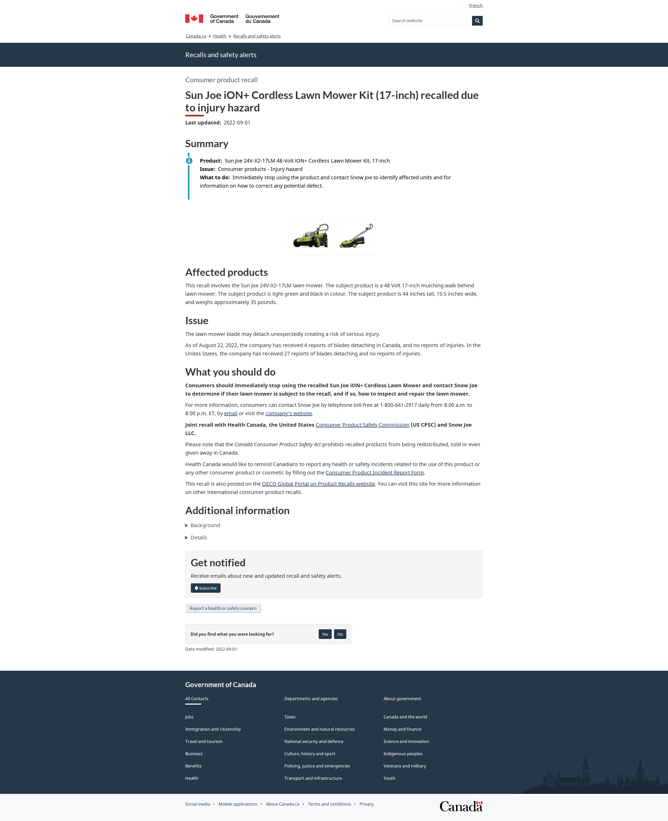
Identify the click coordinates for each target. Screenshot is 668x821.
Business (194, 754)
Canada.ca (196, 36)
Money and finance (402, 729)
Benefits (193, 766)
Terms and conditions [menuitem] (329, 804)
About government (402, 698)
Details (198, 537)
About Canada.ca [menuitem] (282, 804)
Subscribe (207, 587)
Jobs (189, 717)
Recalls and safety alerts (257, 36)
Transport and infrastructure (313, 778)
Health (219, 36)
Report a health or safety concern (223, 608)
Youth (389, 778)
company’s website (288, 413)
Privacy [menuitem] (367, 804)
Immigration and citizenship (213, 729)
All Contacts (196, 698)
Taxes (289, 717)
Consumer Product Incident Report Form (375, 472)
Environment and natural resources (319, 729)
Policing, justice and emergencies (317, 766)
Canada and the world (405, 717)
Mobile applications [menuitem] (238, 804)
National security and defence (313, 741)
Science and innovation (406, 741)
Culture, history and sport (309, 754)
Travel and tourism (204, 741)
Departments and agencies (311, 698)
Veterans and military (405, 766)
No (340, 634)
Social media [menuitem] (197, 804)
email (230, 413)
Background (205, 525)
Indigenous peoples (403, 754)
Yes (325, 634)
